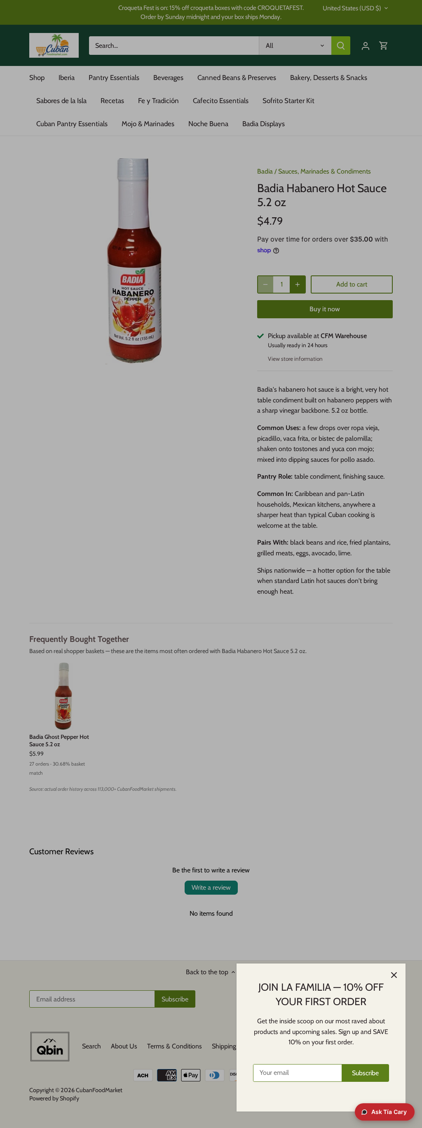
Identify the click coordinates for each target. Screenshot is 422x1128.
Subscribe (365, 1073)
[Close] (394, 975)
